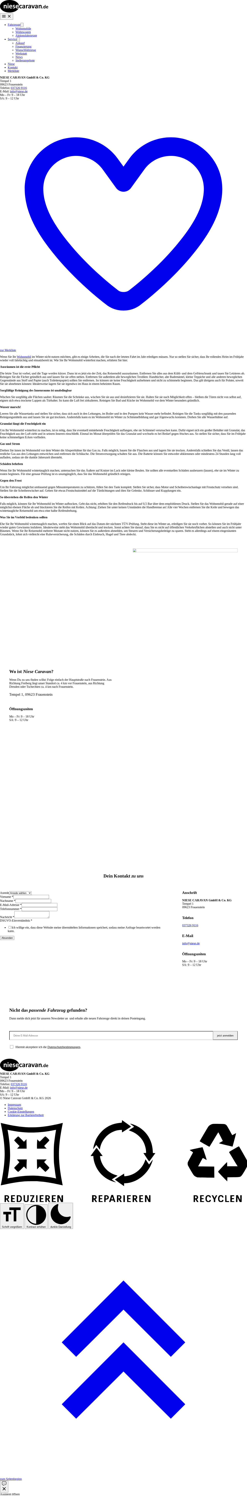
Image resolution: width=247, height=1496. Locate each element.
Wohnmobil (24, 356)
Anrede (4, 893)
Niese (11, 64)
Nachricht (7, 917)
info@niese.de (19, 91)
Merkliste (13, 71)
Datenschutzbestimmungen (63, 1047)
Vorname (6, 896)
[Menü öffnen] (6, 16)
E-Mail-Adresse (11, 904)
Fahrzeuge (14, 24)
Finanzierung (23, 46)
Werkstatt (21, 53)
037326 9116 (19, 88)
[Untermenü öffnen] (22, 25)
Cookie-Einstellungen (21, 1111)
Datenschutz (15, 1108)
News (19, 57)
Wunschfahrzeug (25, 50)
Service (12, 39)
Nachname (7, 900)
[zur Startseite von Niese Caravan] (24, 11)
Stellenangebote (25, 60)
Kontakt (13, 67)
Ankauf (20, 43)
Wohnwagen (23, 32)
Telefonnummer (11, 909)
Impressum (14, 1104)
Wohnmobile (23, 28)
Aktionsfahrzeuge (26, 35)
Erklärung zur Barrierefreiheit (26, 1115)
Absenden (7, 937)
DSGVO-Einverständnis (16, 920)
